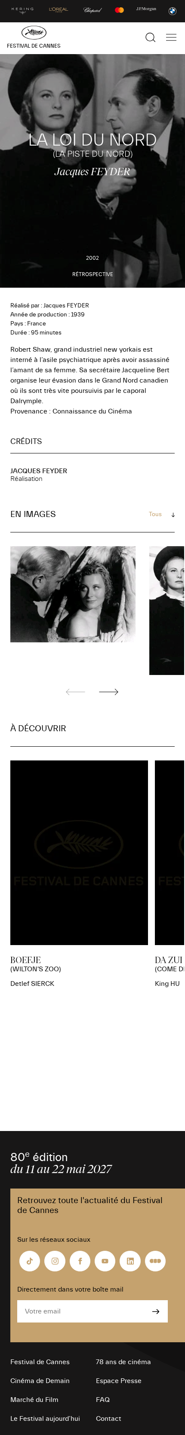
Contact (108, 1419)
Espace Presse (119, 1381)
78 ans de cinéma (123, 1362)
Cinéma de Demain (40, 1381)
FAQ (103, 1400)
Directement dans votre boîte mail (70, 1289)
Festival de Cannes (40, 1362)
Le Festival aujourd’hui (45, 1419)
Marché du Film (34, 1400)
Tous (155, 514)
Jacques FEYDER (38, 471)
